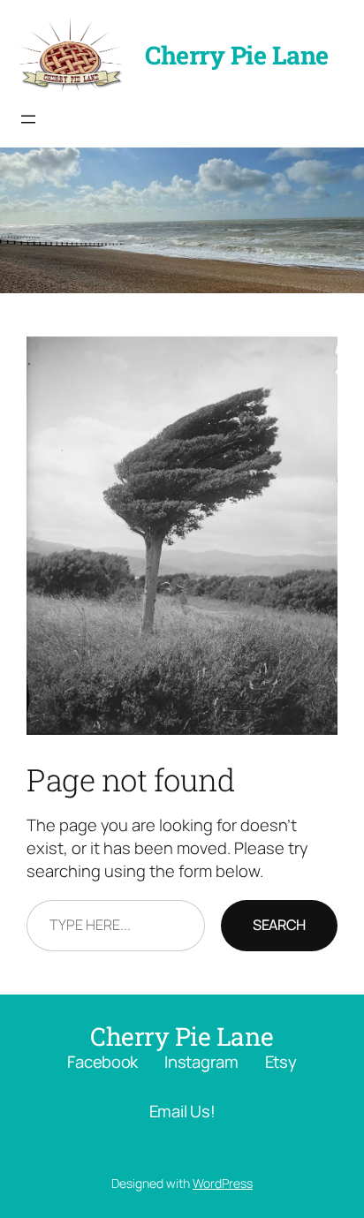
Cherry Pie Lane (237, 55)
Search (279, 924)
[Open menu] (28, 119)
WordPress (223, 1183)
